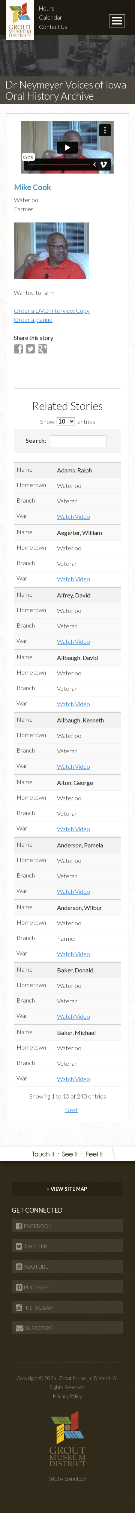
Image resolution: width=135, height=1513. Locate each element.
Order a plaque (33, 319)
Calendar (50, 17)
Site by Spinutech (67, 1479)
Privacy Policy (67, 1396)
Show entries (67, 421)
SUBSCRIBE (38, 1328)
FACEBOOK (38, 1226)
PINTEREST (37, 1287)
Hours (46, 8)
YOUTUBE (36, 1267)
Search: (36, 440)
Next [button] (71, 1109)
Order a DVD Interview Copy (52, 310)
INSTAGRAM (39, 1308)
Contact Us (53, 26)
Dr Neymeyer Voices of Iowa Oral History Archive (65, 90)
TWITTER (35, 1246)
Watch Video (73, 516)
